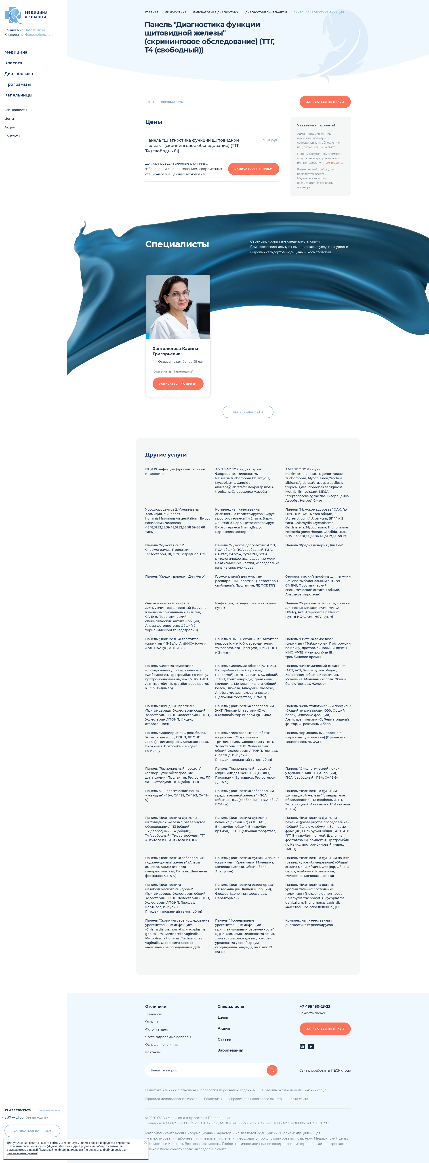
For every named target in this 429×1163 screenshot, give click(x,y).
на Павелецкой (32, 30)
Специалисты (15, 109)
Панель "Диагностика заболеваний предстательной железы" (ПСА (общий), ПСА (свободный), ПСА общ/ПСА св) (246, 797)
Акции (9, 127)
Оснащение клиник (161, 1045)
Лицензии (153, 1014)
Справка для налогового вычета (255, 1098)
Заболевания (230, 1050)
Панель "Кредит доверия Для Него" (175, 576)
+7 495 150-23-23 (17, 1110)
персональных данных (22, 1153)
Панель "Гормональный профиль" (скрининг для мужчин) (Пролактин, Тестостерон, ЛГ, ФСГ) (315, 737)
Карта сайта (298, 1098)
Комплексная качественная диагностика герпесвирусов (309, 922)
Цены (9, 118)
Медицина (16, 52)
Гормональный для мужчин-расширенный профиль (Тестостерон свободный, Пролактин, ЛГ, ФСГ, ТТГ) (246, 580)
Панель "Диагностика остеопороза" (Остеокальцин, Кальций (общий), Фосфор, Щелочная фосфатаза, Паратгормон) (244, 891)
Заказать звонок (49, 1110)
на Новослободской (36, 35)
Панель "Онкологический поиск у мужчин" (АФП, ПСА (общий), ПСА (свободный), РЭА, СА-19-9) (312, 773)
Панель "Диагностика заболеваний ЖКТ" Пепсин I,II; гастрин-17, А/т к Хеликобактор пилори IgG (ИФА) (244, 710)
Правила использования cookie (171, 1098)
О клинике (155, 1006)
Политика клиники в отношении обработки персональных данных (200, 1090)
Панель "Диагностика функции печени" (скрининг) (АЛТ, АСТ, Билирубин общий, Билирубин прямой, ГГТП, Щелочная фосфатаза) (245, 824)
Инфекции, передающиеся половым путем (245, 605)
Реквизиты (213, 1098)
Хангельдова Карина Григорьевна (175, 351)
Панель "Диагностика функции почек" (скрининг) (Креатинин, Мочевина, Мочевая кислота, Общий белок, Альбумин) (247, 864)
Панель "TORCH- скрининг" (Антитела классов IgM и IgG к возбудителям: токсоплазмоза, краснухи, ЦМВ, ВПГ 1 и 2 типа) (246, 645)
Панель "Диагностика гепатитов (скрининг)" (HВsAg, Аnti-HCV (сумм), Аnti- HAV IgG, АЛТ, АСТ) (175, 643)
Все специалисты (248, 411)
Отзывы (164, 361)
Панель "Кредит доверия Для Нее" (314, 545)
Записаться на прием (32, 1130)
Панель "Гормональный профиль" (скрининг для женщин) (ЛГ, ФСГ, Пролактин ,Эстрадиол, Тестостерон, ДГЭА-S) (245, 775)
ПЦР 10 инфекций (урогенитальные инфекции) (175, 471)
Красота (13, 63)
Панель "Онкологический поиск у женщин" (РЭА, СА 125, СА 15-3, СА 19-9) (176, 795)
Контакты (12, 136)
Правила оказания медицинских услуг (294, 1090)
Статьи (224, 1039)
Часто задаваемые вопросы (168, 1037)
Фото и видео (156, 1029)
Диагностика (18, 74)
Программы (17, 84)
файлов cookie (113, 1149)
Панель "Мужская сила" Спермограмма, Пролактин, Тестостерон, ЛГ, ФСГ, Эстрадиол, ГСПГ (176, 549)
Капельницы (18, 95)
